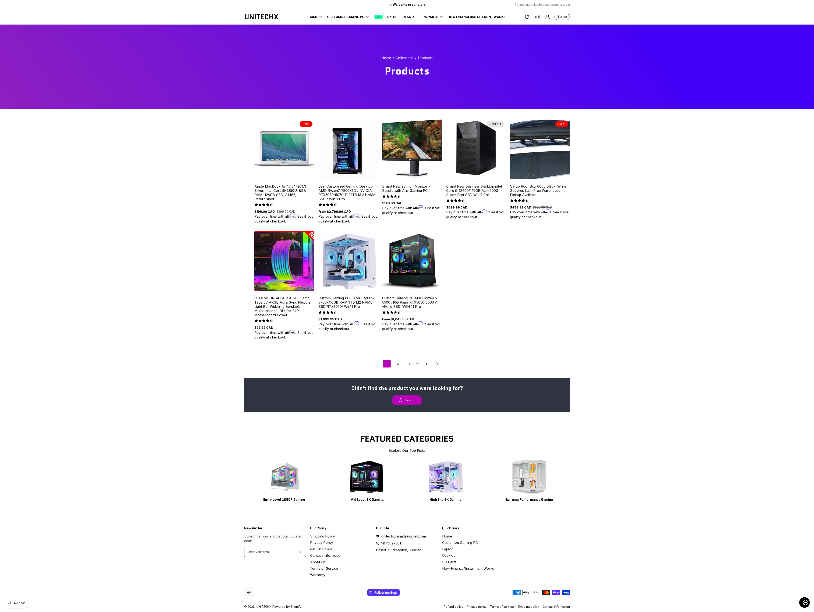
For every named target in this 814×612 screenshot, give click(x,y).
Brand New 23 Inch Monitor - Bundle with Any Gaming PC (406, 188)
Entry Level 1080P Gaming (284, 499)
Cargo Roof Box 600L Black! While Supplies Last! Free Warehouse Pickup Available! (538, 190)
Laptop (447, 549)
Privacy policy (476, 606)
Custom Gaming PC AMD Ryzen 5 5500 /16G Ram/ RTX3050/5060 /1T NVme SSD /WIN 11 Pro (411, 302)
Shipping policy (528, 606)
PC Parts (449, 562)
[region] (407, 4)
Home (386, 58)
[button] (527, 17)
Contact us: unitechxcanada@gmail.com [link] (542, 4)
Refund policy (453, 606)
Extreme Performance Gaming (529, 499)
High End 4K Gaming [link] (445, 499)
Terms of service (502, 606)
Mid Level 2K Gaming (367, 499)
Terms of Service (324, 568)
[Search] (527, 16)
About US (318, 562)
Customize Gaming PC (460, 542)
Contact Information (326, 555)
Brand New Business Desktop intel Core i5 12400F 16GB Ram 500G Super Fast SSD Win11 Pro (474, 190)
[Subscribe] (300, 552)
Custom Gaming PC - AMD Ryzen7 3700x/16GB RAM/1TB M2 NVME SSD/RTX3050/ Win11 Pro (346, 302)
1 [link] (386, 363)
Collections (404, 58)
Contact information (556, 606)
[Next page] (437, 363)
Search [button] (409, 400)
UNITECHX (264, 606)
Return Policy (321, 549)
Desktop (449, 555)
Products (425, 58)
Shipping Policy (322, 536)
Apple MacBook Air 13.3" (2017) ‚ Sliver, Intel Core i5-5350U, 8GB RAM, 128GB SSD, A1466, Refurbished (281, 192)
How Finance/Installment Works (468, 568)
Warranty (317, 575)
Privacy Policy (321, 542)
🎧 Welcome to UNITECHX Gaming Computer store (407, 4)
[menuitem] (341, 536)
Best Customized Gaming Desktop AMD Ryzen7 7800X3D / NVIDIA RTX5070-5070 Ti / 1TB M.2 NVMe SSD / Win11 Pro (346, 192)
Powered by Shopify (286, 606)
